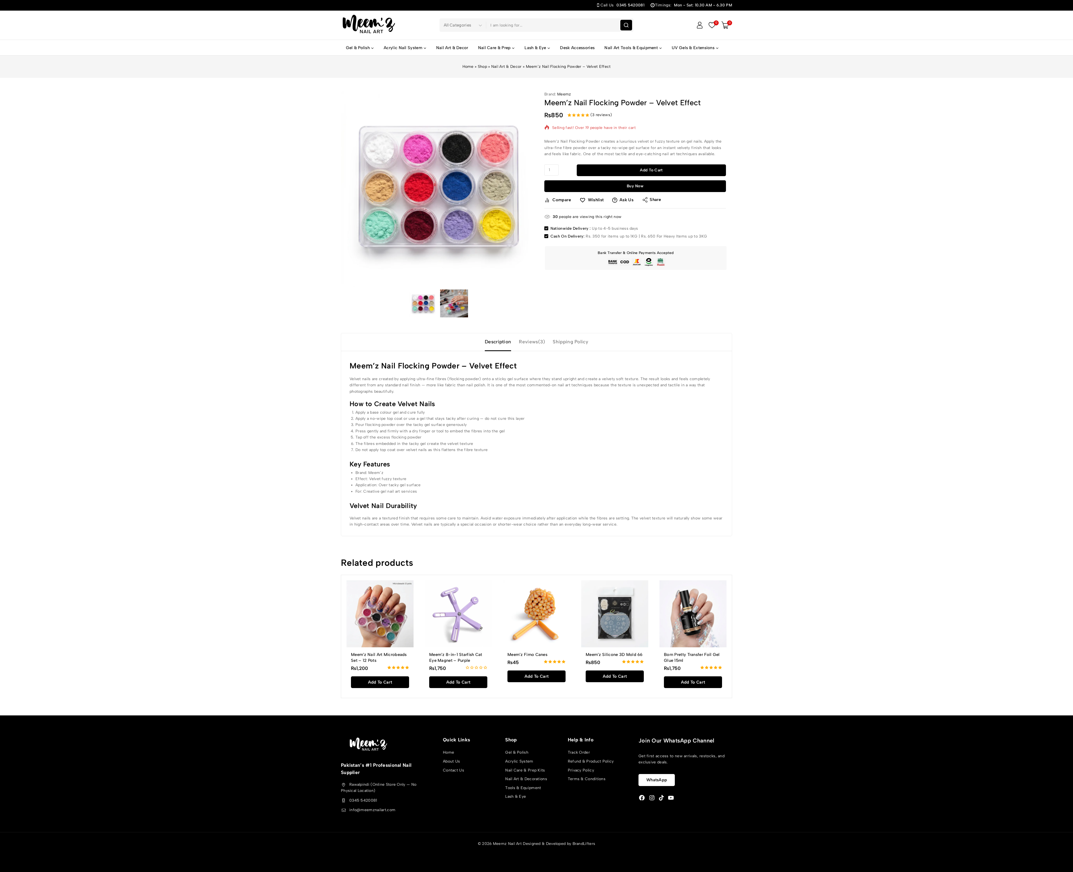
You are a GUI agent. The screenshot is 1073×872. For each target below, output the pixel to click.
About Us (451, 761)
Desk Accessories (577, 47)
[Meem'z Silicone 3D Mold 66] (614, 613)
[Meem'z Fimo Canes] (536, 613)
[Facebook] (641, 797)
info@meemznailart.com (372, 810)
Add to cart (651, 170)
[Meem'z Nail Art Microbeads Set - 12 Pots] (380, 613)
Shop (482, 66)
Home (468, 66)
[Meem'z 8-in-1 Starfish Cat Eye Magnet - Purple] (458, 613)
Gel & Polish (516, 752)
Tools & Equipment (523, 787)
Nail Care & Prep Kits (525, 770)
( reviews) (601, 115)
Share (655, 199)
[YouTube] (671, 797)
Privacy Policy (581, 770)
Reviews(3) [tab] (532, 341)
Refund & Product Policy (591, 761)
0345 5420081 (363, 800)
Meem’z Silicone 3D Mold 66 (614, 654)
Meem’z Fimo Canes (527, 654)
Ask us (626, 199)
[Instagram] (652, 797)
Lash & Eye (515, 796)
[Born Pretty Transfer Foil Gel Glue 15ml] (693, 613)
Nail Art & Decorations (526, 779)
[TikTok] (661, 798)
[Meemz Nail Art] (369, 25)
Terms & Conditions (587, 779)
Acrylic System (519, 761)
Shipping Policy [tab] (570, 341)
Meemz (564, 94)
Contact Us (453, 770)
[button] (380, 682)
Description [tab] (498, 341)
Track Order (579, 752)
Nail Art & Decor (452, 47)
